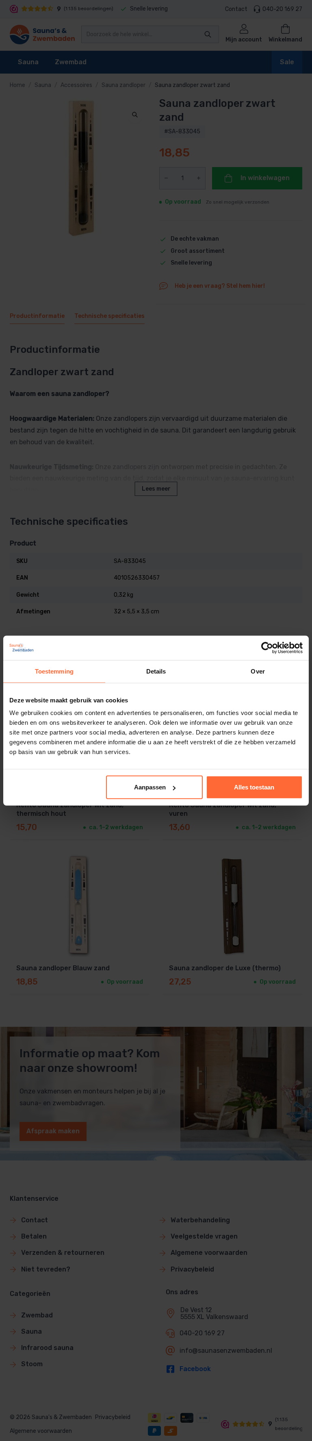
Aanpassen (150, 787)
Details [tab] (156, 670)
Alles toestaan (254, 787)
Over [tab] (257, 670)
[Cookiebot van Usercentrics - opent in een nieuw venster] (267, 647)
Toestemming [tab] (54, 670)
